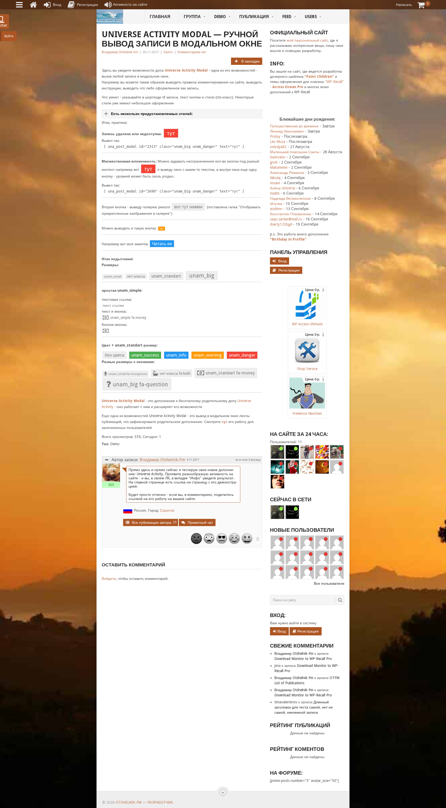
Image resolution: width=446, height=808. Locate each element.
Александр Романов (287, 173)
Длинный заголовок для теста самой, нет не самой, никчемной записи (303, 707)
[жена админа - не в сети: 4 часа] (322, 467)
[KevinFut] (277, 557)
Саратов (167, 510)
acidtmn (276, 209)
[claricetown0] (307, 572)
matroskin (277, 157)
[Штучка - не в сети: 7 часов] (277, 481)
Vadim (275, 193)
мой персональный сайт (307, 40)
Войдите (109, 578)
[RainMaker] (277, 542)
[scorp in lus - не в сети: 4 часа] (307, 467)
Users (311, 16)
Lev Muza (277, 142)
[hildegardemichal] (337, 557)
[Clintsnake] (322, 572)
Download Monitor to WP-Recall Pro (303, 659)
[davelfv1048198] (292, 542)
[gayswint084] (307, 542)
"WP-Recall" (334, 82)
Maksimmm (279, 167)
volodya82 (278, 147)
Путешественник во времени (294, 126)
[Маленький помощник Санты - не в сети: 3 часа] (292, 467)
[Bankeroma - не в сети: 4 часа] (337, 467)
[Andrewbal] (307, 557)
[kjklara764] (292, 572)
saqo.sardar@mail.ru (286, 219)
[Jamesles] (337, 572)
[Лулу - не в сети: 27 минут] (307, 452)
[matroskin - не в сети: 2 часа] (337, 452)
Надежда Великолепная (290, 198)
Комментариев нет (192, 52)
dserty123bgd (281, 224)
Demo (220, 16)
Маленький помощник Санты (294, 152)
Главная (160, 16)
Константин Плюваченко (290, 214)
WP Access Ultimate (307, 324)
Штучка (276, 204)
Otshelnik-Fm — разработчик (144, 802)
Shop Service (307, 369)
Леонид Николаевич (287, 131)
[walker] (277, 452)
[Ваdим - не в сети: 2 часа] (322, 452)
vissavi (275, 183)
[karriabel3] (337, 542)
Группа (192, 16)
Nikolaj (275, 178)
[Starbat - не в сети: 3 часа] (277, 467)
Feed (286, 16)
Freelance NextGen (307, 413)
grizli (273, 162)
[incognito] (292, 452)
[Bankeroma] (322, 542)
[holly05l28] (277, 572)
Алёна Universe (282, 188)
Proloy (275, 136)
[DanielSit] (292, 557)
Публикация (254, 16)
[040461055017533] (322, 557)
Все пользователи (329, 583)
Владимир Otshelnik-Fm (120, 52)
